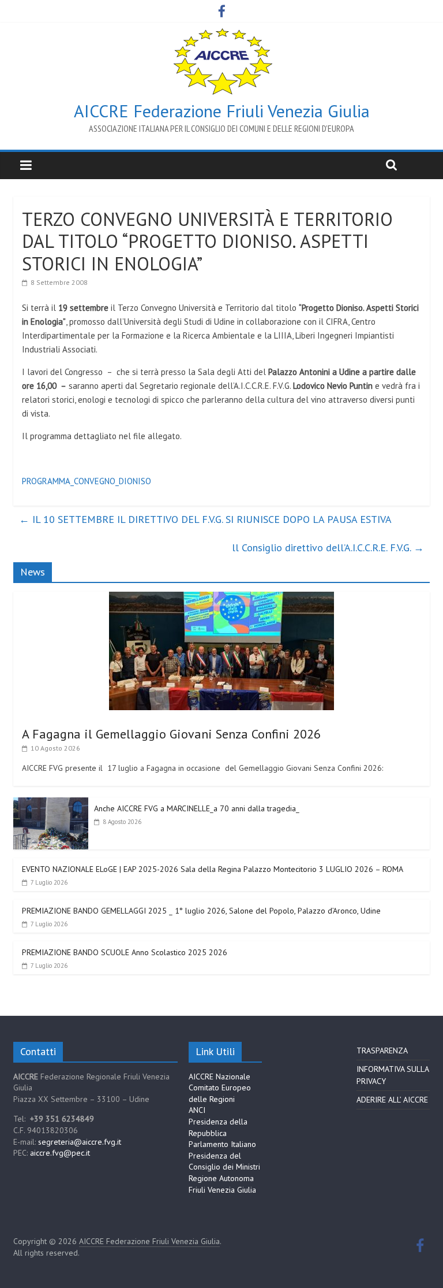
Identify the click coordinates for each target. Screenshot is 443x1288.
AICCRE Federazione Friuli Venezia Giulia (222, 110)
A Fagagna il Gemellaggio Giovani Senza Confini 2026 (171, 734)
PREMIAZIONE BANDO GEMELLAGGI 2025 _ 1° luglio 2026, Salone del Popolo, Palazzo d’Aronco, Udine (201, 910)
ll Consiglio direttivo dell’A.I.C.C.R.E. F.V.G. (328, 547)
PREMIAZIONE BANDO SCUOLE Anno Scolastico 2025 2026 (124, 952)
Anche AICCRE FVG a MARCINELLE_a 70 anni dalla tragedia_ (196, 808)
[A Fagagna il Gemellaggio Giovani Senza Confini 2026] (221, 598)
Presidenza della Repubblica (218, 1127)
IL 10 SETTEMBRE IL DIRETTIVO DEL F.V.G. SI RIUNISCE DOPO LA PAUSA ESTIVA (205, 519)
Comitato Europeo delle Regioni (220, 1093)
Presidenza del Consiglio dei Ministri (224, 1161)
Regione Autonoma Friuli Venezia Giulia (222, 1184)
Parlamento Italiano (222, 1144)
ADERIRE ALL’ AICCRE (392, 1099)
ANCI (197, 1110)
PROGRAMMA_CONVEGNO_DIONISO (86, 481)
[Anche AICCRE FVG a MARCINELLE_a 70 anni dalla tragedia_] (50, 804)
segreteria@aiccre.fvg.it (79, 1142)
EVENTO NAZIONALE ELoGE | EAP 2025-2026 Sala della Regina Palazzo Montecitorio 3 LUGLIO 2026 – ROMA (212, 869)
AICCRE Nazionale (219, 1076)
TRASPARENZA (382, 1050)
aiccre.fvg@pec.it (60, 1153)
